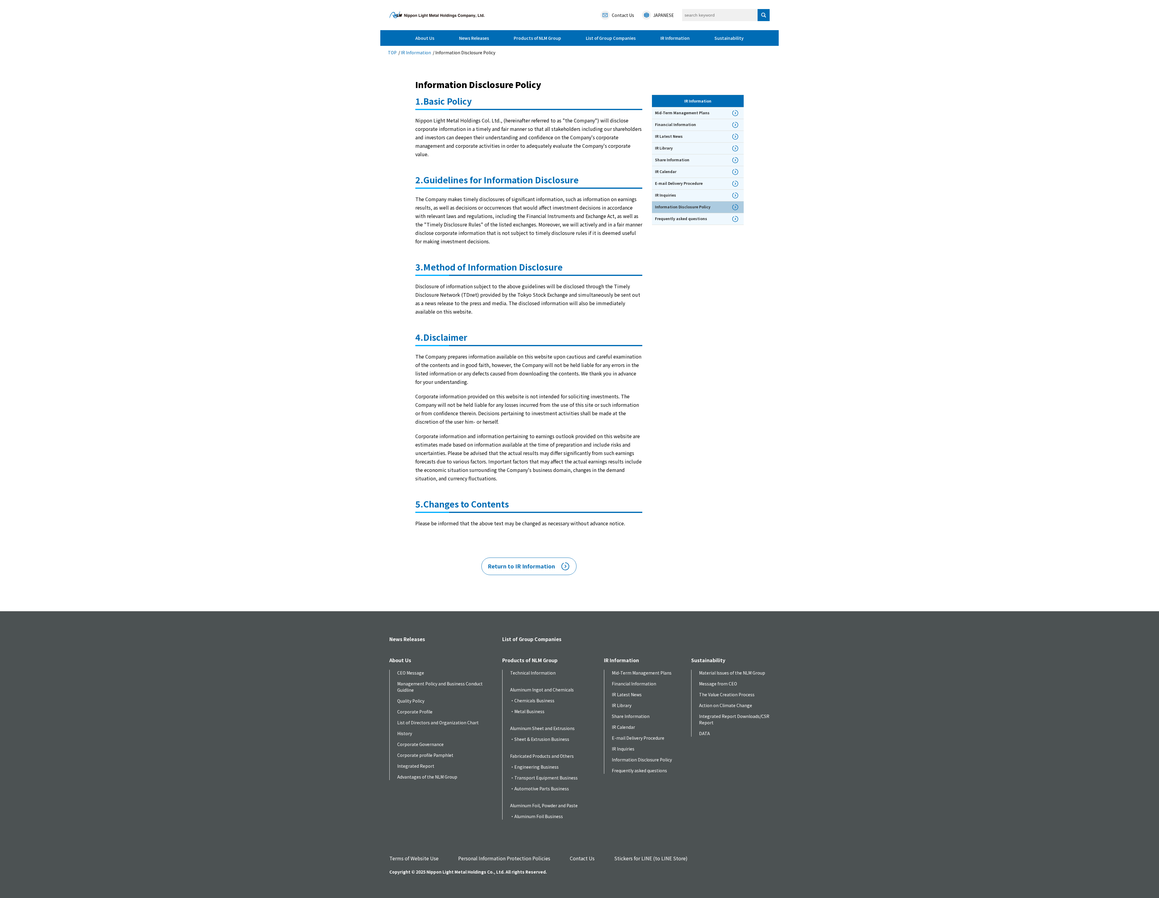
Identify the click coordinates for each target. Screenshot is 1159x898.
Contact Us (582, 858)
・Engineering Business (534, 767)
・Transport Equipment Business (544, 778)
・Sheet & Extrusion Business (539, 739)
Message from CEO (718, 684)
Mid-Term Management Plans (642, 673)
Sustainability (729, 38)
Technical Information (533, 673)
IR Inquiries (623, 749)
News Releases (474, 38)
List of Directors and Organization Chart (438, 722)
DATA (704, 733)
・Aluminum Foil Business (536, 816)
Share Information (631, 716)
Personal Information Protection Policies (504, 858)
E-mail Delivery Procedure (638, 738)
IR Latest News (627, 694)
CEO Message (410, 673)
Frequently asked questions (639, 770)
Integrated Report (415, 766)
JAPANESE (663, 15)
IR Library (621, 705)
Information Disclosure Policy (642, 760)
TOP (392, 52)
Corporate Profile (415, 712)
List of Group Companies (611, 38)
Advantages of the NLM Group (427, 777)
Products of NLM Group (537, 38)
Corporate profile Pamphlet (425, 755)
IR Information (675, 38)
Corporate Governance (420, 744)
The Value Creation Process (727, 694)
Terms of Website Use (414, 858)
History (404, 733)
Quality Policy (410, 701)
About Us (424, 38)
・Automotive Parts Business (539, 789)
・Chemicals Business (532, 700)
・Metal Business (527, 711)
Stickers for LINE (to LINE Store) (651, 858)
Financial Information (634, 684)
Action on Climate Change (725, 705)
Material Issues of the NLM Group (732, 673)
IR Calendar (623, 727)
